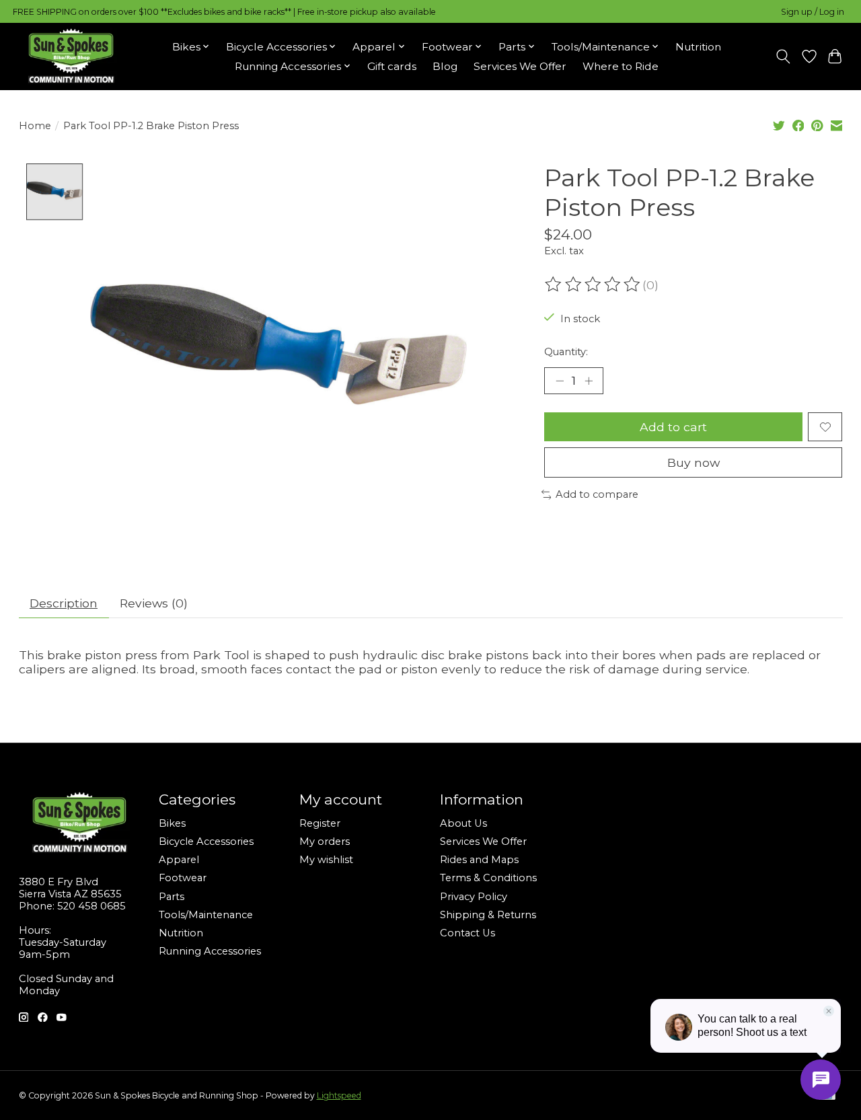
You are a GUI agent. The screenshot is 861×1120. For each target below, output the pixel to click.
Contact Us (467, 933)
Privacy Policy (473, 897)
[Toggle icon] (782, 56)
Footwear (183, 878)
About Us (463, 823)
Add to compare (597, 494)
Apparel (179, 860)
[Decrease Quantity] (559, 380)
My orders (324, 841)
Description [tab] (64, 603)
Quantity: (566, 352)
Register (319, 823)
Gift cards (391, 66)
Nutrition (698, 46)
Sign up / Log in (812, 12)
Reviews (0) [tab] (154, 603)
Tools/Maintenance (206, 915)
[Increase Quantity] (588, 380)
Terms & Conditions (488, 878)
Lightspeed (339, 1095)
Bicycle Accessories (206, 841)
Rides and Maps (479, 860)
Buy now (693, 462)
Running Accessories (210, 951)
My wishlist (326, 860)
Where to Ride (621, 66)
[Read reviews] (593, 284)
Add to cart (673, 427)
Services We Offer (520, 66)
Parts (171, 897)
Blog (445, 66)
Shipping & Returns (488, 915)
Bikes (172, 823)
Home (35, 126)
